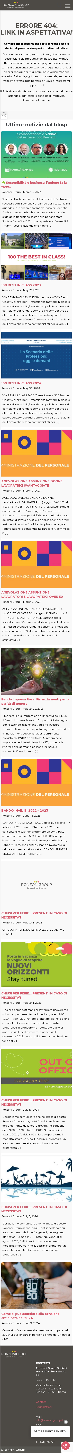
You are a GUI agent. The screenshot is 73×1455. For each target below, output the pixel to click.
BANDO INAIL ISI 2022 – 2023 (24, 810)
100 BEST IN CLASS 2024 (21, 383)
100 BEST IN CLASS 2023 (21, 285)
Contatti (41, 1401)
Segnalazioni (44, 1407)
